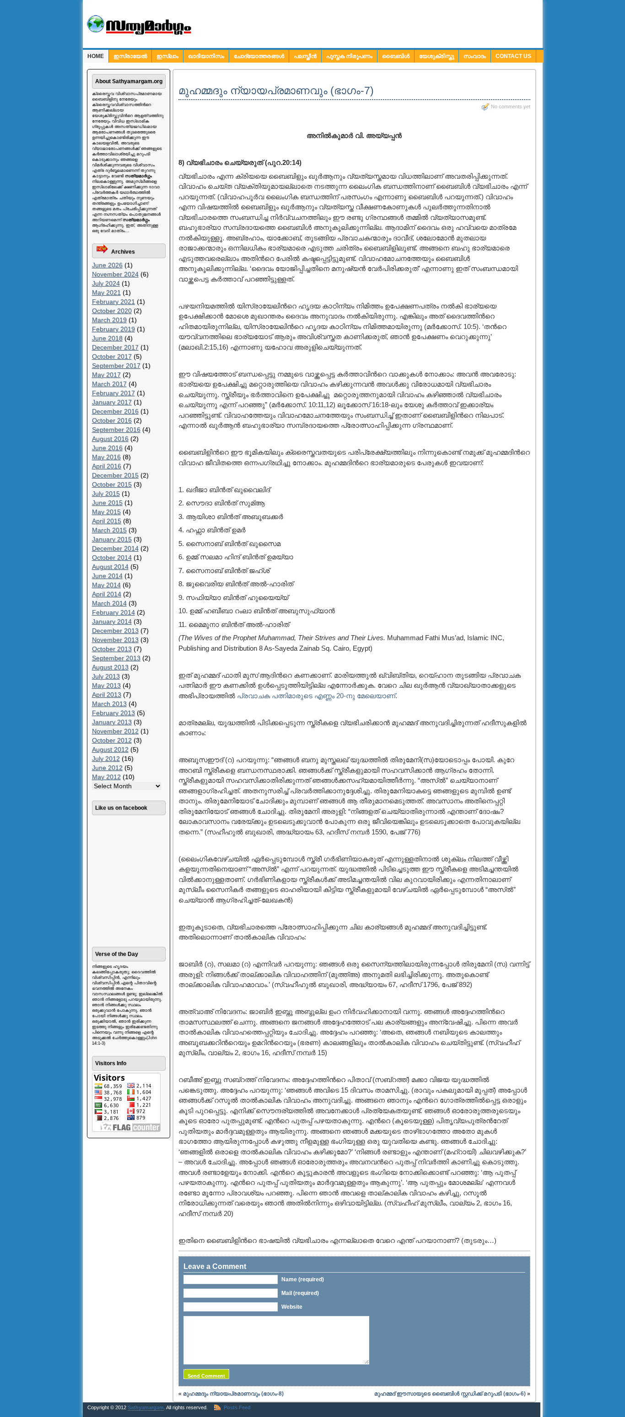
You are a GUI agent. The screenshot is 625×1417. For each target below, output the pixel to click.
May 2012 (106, 776)
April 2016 (106, 466)
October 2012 (112, 740)
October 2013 (112, 649)
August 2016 (110, 438)
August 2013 (110, 667)
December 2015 (115, 475)
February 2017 (113, 393)
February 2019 (113, 329)
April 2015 (106, 521)
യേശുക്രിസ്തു (436, 56)
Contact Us (513, 56)
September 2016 (116, 429)
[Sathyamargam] (138, 33)
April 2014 (106, 594)
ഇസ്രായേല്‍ (130, 56)
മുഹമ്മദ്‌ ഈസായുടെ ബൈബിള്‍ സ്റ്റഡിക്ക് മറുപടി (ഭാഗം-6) (450, 1393)
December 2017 (115, 347)
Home (95, 56)
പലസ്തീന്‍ (305, 56)
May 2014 (106, 585)
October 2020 (112, 310)
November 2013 (115, 639)
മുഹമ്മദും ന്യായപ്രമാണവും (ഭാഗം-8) (233, 1393)
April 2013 (106, 694)
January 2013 (112, 722)
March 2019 (109, 320)
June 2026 (107, 265)
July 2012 (106, 758)
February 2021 (113, 301)
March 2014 (109, 603)
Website (291, 1307)
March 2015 (109, 530)
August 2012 (110, 749)
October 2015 (112, 484)
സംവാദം (474, 56)
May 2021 (106, 292)
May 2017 (106, 374)
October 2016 (112, 420)
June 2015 (107, 502)
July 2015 (106, 493)
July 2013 (106, 676)
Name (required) (302, 1279)
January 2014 (112, 621)
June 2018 (107, 338)
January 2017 (112, 402)
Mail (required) (300, 1293)
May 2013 (106, 685)
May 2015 (106, 511)
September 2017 (116, 365)
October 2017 (112, 356)
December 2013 (115, 630)
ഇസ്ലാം (167, 56)
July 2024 (106, 283)
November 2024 (115, 274)
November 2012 (115, 731)
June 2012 (107, 767)
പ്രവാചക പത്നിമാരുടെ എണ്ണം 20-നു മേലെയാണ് (316, 696)
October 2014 (112, 557)
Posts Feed (237, 1407)
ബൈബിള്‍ (395, 56)
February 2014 (113, 612)
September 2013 (116, 658)
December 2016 (115, 411)
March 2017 (109, 383)
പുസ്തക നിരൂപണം (349, 56)
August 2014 (110, 566)
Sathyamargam (146, 1407)
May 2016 (106, 457)
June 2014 (107, 575)
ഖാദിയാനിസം (206, 56)
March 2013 (109, 703)
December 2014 (115, 548)
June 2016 (107, 447)
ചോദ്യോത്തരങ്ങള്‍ (259, 56)
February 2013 (113, 712)
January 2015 (112, 539)
